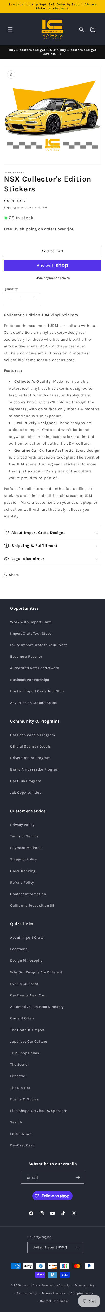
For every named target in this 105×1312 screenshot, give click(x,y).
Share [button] (14, 575)
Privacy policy (85, 1285)
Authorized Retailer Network (34, 668)
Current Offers (22, 1018)
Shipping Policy (23, 859)
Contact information (55, 1301)
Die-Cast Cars (22, 1145)
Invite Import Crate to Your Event (38, 645)
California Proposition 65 (32, 905)
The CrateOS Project (27, 1030)
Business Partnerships (29, 680)
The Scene (18, 1064)
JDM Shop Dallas (24, 1053)
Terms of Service (24, 836)
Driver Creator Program (30, 758)
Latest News (20, 1134)
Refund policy (27, 1293)
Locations (18, 949)
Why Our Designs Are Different (36, 972)
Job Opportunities (25, 792)
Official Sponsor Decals (30, 746)
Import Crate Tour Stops (31, 633)
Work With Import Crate (31, 622)
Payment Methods (26, 848)
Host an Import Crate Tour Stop (37, 691)
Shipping (10, 207)
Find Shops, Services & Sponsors (38, 1111)
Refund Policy (22, 882)
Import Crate (31, 1285)
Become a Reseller (26, 656)
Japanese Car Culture (28, 1041)
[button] (10, 29)
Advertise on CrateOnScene (33, 703)
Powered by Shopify (55, 1285)
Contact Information (28, 894)
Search (16, 1122)
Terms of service (54, 1293)
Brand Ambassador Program (34, 769)
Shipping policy (82, 1293)
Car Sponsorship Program (32, 735)
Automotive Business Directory (37, 1007)
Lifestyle (17, 1076)
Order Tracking (22, 871)
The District (20, 1088)
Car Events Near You (27, 995)
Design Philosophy (26, 960)
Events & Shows (24, 1099)
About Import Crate (27, 937)
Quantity (11, 289)
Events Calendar (24, 984)
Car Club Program (25, 781)
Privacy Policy (22, 825)
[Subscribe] (78, 1178)
